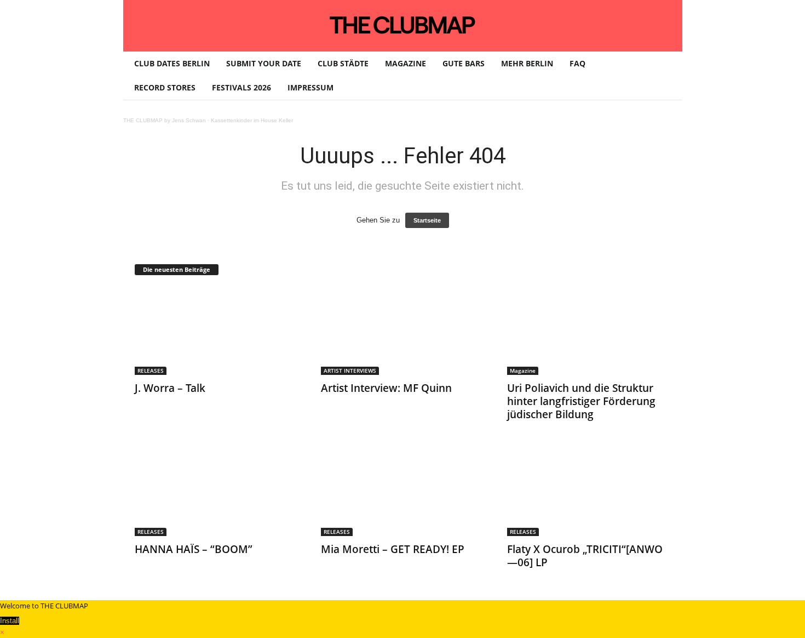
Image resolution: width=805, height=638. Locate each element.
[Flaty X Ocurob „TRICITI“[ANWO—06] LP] (589, 492)
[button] (666, 76)
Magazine (523, 370)
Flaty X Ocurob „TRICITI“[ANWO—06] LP (585, 555)
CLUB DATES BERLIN (172, 63)
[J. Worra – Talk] (217, 331)
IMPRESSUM (311, 87)
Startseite (427, 220)
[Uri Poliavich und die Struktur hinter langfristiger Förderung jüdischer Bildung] (589, 331)
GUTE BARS (463, 63)
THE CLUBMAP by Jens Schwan (164, 120)
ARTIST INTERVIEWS (350, 370)
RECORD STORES (165, 87)
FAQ (577, 63)
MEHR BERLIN (527, 63)
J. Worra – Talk (170, 388)
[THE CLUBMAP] (402, 24)
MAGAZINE (405, 63)
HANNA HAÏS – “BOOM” (193, 549)
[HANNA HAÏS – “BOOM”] (217, 492)
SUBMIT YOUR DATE (263, 63)
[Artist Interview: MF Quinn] (403, 331)
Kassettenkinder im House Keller (252, 120)
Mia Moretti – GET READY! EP (392, 549)
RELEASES (150, 370)
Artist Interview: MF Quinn (386, 388)
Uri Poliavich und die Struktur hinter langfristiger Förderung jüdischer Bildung (581, 401)
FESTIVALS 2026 (241, 87)
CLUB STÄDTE (343, 63)
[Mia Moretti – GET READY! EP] (403, 492)
